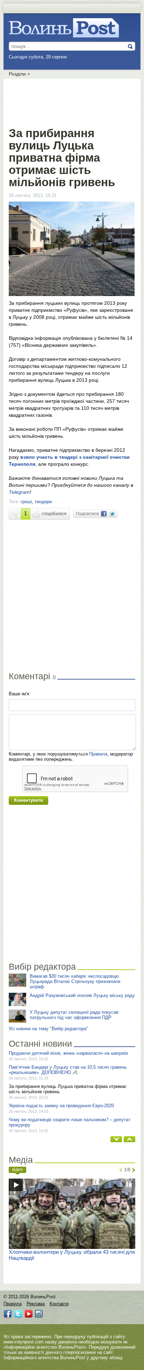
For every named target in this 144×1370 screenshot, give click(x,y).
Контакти (59, 1303)
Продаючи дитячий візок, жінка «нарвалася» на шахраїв (68, 1053)
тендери (43, 501)
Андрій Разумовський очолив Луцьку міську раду (82, 995)
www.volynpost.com (23, 1341)
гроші (26, 501)
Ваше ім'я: (19, 693)
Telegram (19, 492)
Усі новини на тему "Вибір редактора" (48, 1028)
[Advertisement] (72, 101)
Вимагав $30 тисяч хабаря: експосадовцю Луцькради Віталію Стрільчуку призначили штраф (75, 981)
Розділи (19, 74)
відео (17, 1169)
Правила (98, 754)
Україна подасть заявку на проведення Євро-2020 (61, 1105)
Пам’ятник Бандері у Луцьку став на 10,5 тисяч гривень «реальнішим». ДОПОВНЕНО (68, 1070)
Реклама (36, 1303)
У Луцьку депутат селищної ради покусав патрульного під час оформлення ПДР (74, 1015)
